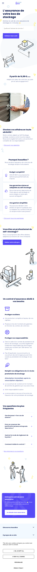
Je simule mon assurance (16, 512)
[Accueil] (18, 3)
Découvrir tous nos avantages (14, 218)
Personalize (19, 562)
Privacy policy (18, 568)
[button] (3, 3)
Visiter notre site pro (12, 242)
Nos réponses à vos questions (14, 451)
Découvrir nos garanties (11, 145)
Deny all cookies (19, 556)
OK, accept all (19, 551)
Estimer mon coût (11, 36)
